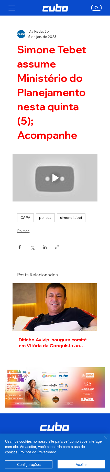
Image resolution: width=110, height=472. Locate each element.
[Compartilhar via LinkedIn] (44, 247)
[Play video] (55, 177)
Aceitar (81, 464)
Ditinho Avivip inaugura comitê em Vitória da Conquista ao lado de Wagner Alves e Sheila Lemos (53, 342)
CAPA (25, 217)
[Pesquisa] (96, 8)
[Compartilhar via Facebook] (19, 247)
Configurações (29, 464)
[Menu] (12, 8)
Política (23, 230)
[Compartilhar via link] (57, 247)
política (45, 217)
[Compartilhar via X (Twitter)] (32, 247)
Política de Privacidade (37, 451)
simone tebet (71, 217)
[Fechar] (103, 441)
